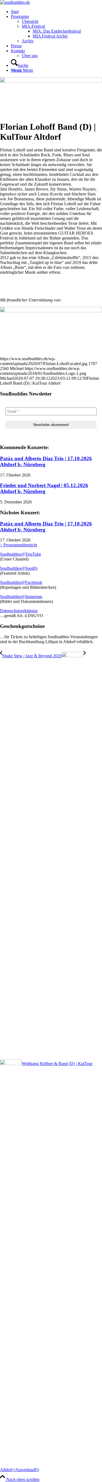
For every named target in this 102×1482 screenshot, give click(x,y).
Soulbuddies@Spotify (19, 568)
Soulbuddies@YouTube (20, 554)
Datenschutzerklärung (19, 610)
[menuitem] (56, 11)
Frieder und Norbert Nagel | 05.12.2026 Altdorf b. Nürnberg (44, 488)
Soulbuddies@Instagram (21, 596)
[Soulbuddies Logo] (15, 2)
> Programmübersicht (18, 545)
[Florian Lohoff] (51, 81)
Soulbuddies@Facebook (21, 582)
